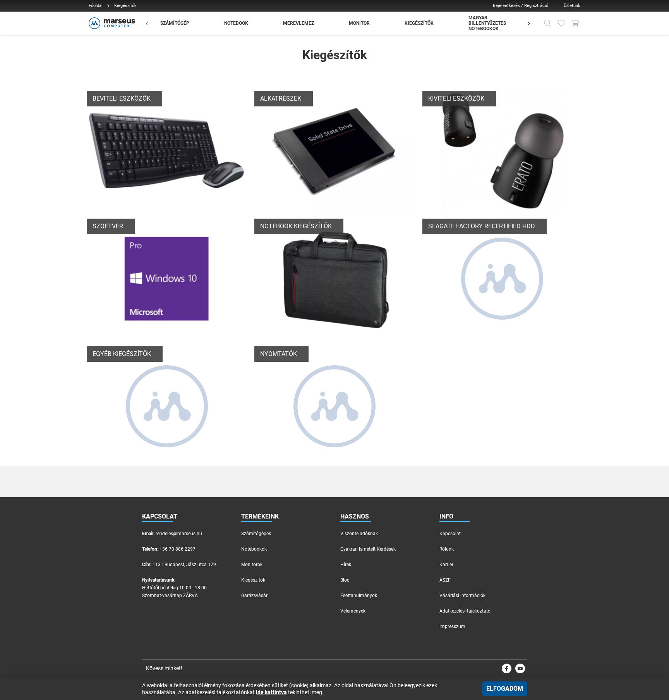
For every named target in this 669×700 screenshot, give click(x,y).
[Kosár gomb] (575, 23)
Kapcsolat (450, 533)
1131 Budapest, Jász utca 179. (185, 564)
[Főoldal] (111, 23)
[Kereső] (547, 23)
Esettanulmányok (358, 595)
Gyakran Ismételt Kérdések (368, 549)
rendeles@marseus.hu (179, 533)
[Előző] (150, 23)
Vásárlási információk (462, 595)
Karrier (446, 564)
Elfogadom (504, 688)
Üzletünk (572, 5)
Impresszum (452, 626)
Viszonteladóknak (359, 533)
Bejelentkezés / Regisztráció (520, 5)
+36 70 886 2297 (178, 549)
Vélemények (352, 611)
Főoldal (96, 5)
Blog (345, 580)
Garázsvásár (254, 595)
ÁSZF (445, 580)
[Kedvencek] (561, 23)
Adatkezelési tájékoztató (465, 611)
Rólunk (446, 549)
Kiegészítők (253, 580)
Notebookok (254, 549)
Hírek (345, 564)
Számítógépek (256, 533)
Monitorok (251, 564)
